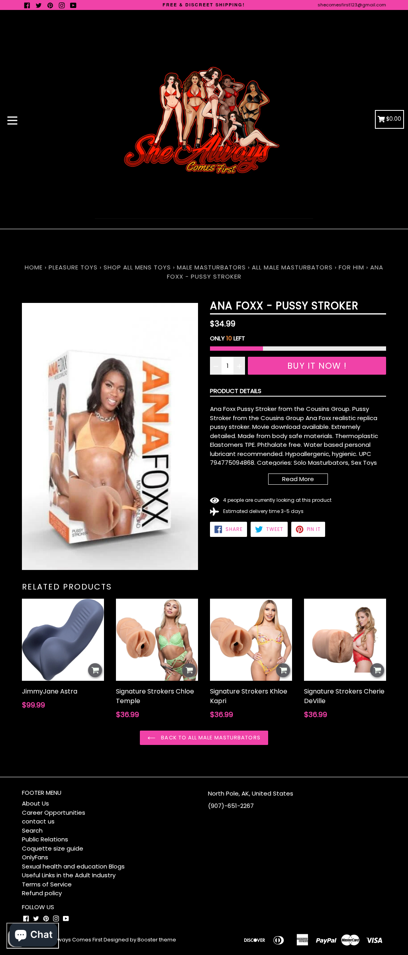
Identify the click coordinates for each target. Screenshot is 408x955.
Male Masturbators (211, 267)
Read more (298, 479)
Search (32, 830)
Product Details (235, 391)
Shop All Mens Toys (138, 267)
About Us (35, 803)
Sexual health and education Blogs (73, 866)
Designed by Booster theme (140, 939)
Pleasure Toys (73, 267)
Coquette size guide (52, 848)
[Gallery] (110, 436)
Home (34, 267)
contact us (38, 821)
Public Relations (45, 839)
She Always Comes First (71, 939)
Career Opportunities (53, 812)
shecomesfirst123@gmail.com (352, 5)
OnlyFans (35, 857)
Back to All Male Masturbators (209, 737)
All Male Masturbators (292, 267)
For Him (351, 267)
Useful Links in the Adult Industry (69, 875)
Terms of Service (47, 884)
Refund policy (42, 893)
